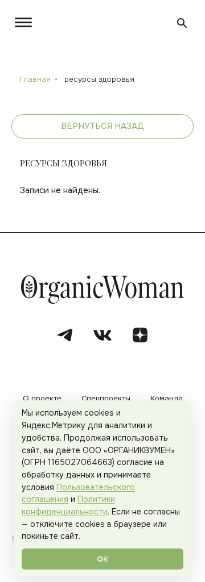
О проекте (42, 399)
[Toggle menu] (25, 22)
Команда (166, 399)
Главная (35, 79)
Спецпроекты (105, 399)
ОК (102, 559)
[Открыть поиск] (182, 23)
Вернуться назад (102, 126)
